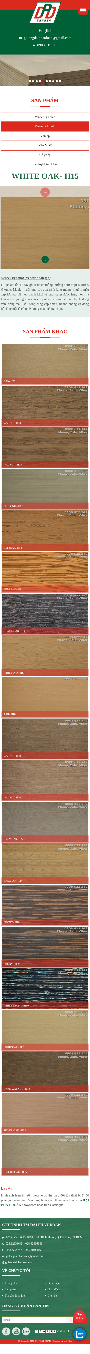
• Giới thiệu (52, 1283)
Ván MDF (45, 145)
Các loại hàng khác (45, 164)
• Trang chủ (9, 1283)
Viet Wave (68, 1341)
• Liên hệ (51, 1295)
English (46, 30)
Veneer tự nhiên (45, 117)
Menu (83, 10)
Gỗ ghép (45, 154)
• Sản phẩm (9, 1289)
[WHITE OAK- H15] (45, 188)
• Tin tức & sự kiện (14, 1295)
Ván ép (45, 136)
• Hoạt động (52, 1289)
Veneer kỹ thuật (45, 126)
